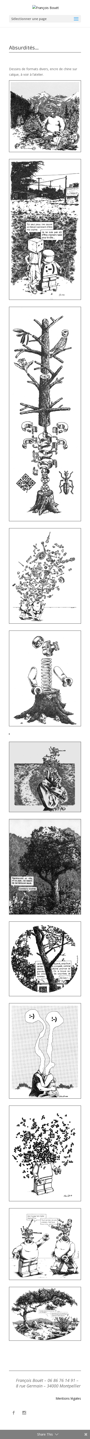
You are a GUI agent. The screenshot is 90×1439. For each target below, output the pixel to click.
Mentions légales (68, 1398)
